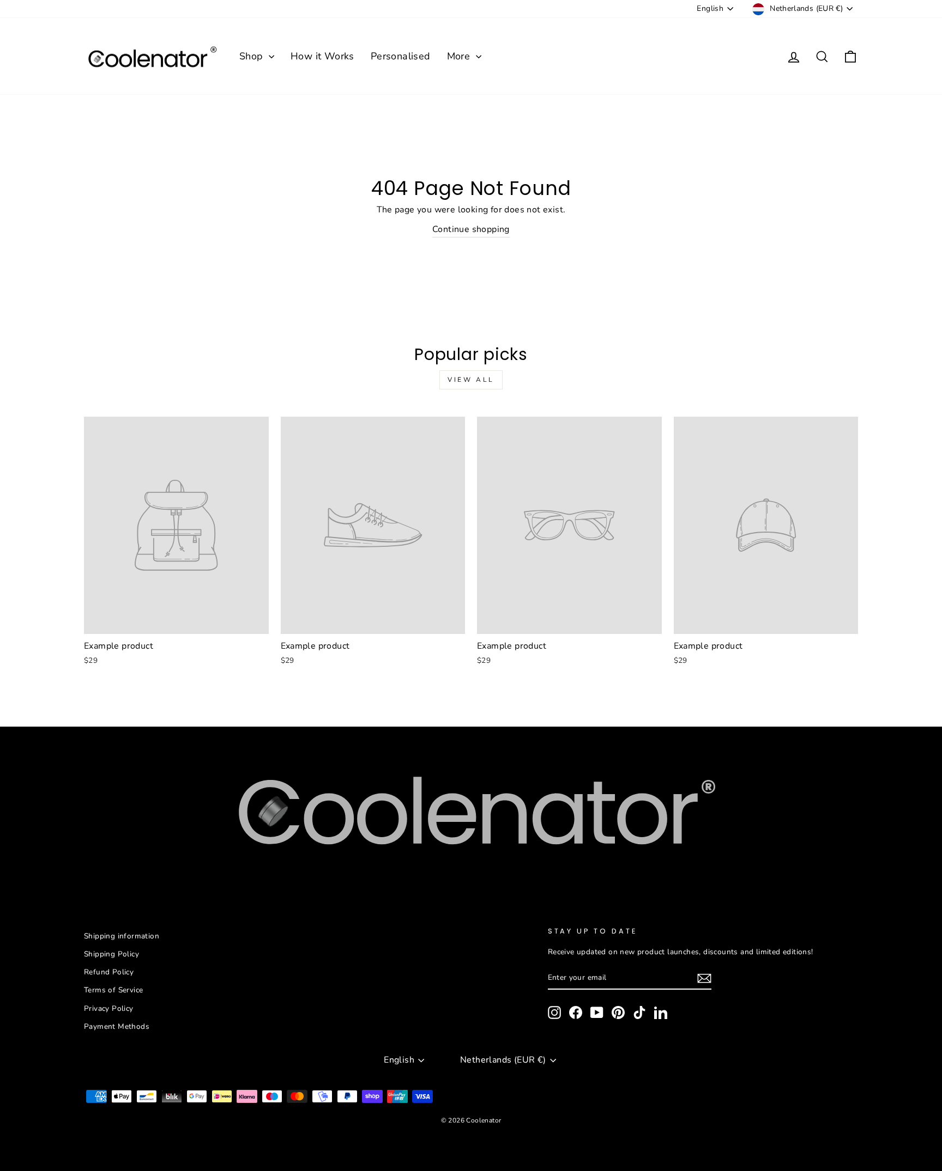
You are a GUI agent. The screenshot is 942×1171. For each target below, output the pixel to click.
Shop (252, 56)
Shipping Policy (111, 954)
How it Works (322, 56)
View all (471, 379)
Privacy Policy (109, 1008)
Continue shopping (471, 229)
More (460, 56)
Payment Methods (116, 1026)
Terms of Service (113, 990)
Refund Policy (109, 972)
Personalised (401, 56)
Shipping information (121, 936)
